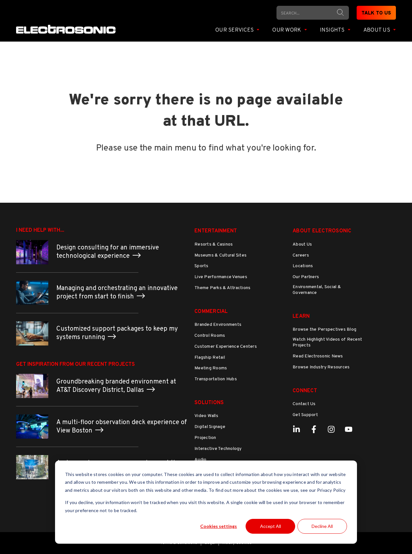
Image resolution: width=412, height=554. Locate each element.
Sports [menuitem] (201, 266)
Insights (333, 30)
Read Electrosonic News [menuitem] (318, 356)
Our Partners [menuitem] (306, 277)
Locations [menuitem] (303, 266)
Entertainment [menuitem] (215, 231)
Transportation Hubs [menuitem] (215, 379)
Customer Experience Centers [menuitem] (225, 346)
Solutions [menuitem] (209, 403)
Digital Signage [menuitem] (209, 427)
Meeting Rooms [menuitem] (210, 368)
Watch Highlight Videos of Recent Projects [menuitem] (327, 342)
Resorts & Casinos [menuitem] (213, 244)
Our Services (235, 30)
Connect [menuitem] (305, 391)
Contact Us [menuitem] (304, 404)
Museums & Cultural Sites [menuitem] (220, 255)
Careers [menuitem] (301, 255)
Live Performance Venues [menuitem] (220, 277)
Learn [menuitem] (301, 316)
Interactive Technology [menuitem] (218, 449)
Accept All (270, 526)
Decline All (322, 526)
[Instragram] (331, 429)
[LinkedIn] (296, 429)
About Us (377, 30)
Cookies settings (218, 526)
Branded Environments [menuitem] (217, 324)
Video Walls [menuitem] (206, 416)
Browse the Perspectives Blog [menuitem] (324, 329)
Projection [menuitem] (205, 438)
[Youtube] (348, 429)
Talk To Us (376, 13)
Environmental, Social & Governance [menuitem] (317, 290)
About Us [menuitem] (302, 244)
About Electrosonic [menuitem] (322, 231)
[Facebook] (314, 429)
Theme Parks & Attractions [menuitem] (222, 288)
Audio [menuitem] (200, 459)
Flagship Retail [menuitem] (209, 357)
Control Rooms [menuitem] (209, 335)
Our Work (287, 30)
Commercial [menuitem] (211, 312)
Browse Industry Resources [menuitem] (321, 367)
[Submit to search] (340, 12)
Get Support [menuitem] (305, 415)
